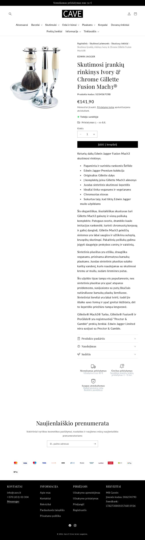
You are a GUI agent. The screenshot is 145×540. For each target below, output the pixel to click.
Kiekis (80, 128)
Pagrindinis (82, 43)
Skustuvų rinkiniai (119, 43)
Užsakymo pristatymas (85, 498)
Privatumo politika (50, 515)
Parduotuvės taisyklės (52, 510)
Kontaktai (45, 498)
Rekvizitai (45, 504)
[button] (10, 14)
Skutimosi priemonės (99, 43)
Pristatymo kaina (105, 107)
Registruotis (79, 510)
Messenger (13, 501)
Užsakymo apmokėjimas (86, 492)
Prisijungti (78, 504)
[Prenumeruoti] (95, 443)
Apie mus (45, 492)
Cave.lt (66, 534)
